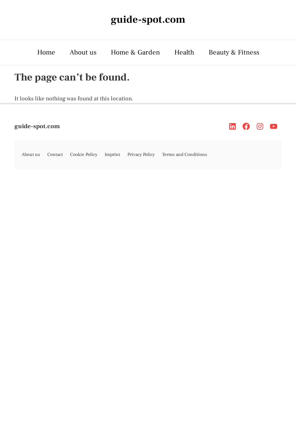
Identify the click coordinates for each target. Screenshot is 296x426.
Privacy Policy (141, 154)
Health (184, 52)
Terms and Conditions (184, 154)
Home (46, 52)
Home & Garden (135, 52)
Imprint (112, 154)
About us (83, 52)
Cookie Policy (83, 154)
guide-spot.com (37, 126)
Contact (55, 154)
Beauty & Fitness (234, 52)
